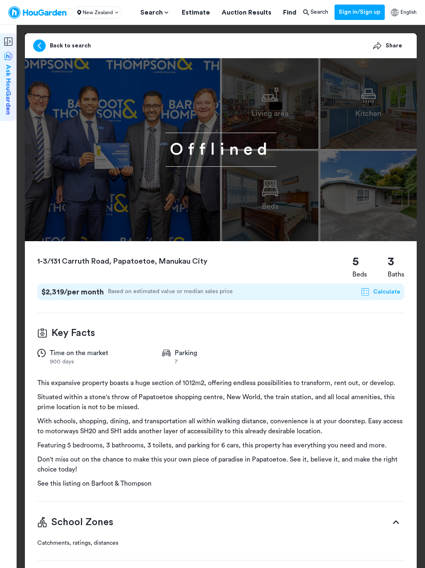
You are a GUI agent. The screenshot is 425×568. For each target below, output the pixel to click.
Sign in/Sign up (360, 12)
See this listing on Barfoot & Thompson (94, 483)
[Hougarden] (37, 12)
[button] (97, 12)
